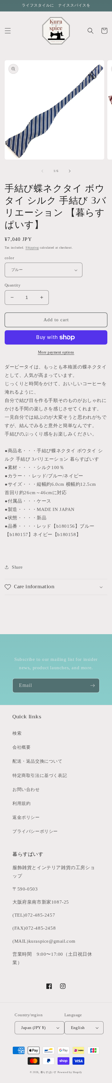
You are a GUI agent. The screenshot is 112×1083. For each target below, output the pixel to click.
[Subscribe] (92, 685)
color (9, 257)
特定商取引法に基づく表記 (39, 775)
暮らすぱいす (48, 1072)
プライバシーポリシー (35, 831)
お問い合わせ (26, 789)
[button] (8, 31)
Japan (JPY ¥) (33, 1027)
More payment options (56, 352)
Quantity (13, 285)
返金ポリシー (26, 817)
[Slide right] (70, 171)
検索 (16, 733)
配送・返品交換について (37, 761)
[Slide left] (42, 171)
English (78, 1027)
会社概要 (21, 747)
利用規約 (21, 803)
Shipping (32, 247)
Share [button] (17, 567)
